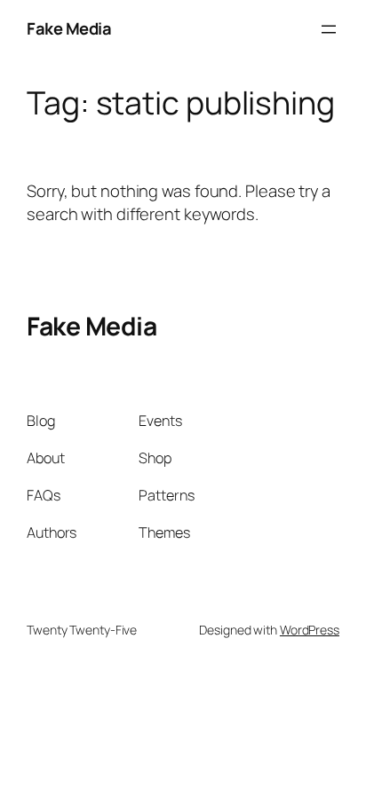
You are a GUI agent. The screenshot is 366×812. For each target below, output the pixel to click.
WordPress (309, 629)
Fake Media (69, 28)
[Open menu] (328, 29)
